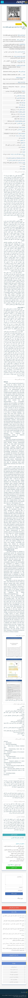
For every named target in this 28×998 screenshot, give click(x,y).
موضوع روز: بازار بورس (14, 977)
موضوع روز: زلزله (14, 979)
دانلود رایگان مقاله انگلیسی (16, 838)
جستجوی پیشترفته (14, 972)
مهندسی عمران (18, 24)
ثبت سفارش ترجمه (14, 969)
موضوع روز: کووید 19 (14, 974)
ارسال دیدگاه (14, 894)
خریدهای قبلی (14, 967)
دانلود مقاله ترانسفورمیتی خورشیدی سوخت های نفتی (14, 921)
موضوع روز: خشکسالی (14, 982)
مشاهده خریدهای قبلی (14, 908)
